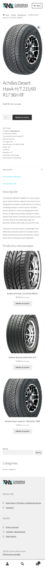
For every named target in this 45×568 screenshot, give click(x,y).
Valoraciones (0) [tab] (9, 183)
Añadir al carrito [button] (22, 303)
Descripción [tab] (7, 169)
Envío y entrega (12, 527)
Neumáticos (22, 15)
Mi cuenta (7, 564)
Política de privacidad (11, 554)
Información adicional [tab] (12, 176)
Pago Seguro (11, 536)
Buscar (5, 449)
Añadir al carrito (22, 117)
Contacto (10, 507)
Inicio (7, 15)
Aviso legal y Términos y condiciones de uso (23, 503)
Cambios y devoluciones (15, 532)
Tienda (13, 15)
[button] (39, 27)
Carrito (34, 562)
